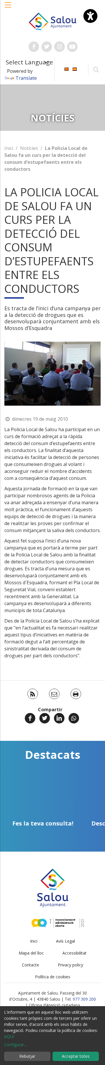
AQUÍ (9, 1036)
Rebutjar (27, 1056)
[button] (8, 8)
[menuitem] (66, 69)
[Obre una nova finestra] (34, 46)
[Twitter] (44, 718)
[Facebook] (30, 718)
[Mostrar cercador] (95, 69)
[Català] (66, 68)
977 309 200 (84, 999)
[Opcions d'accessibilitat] (90, 16)
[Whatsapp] (74, 718)
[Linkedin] (59, 718)
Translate (26, 78)
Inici (8, 148)
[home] (52, 21)
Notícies (29, 148)
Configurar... (15, 1044)
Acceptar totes (76, 1056)
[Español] (75, 68)
